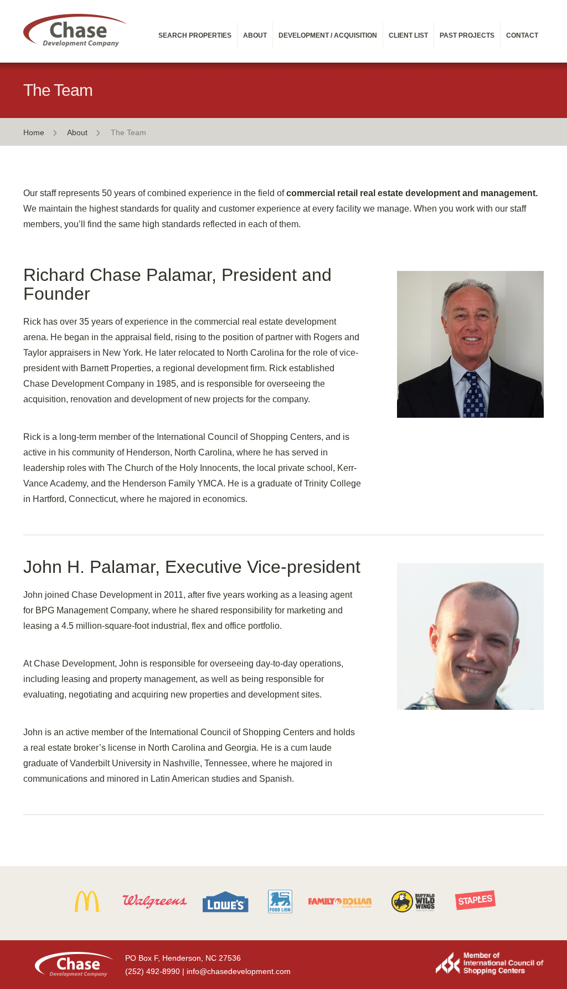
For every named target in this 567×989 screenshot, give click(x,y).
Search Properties (194, 35)
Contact (522, 35)
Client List (408, 35)
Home (33, 132)
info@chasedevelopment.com (239, 971)
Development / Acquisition (328, 35)
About (255, 35)
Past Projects (467, 35)
